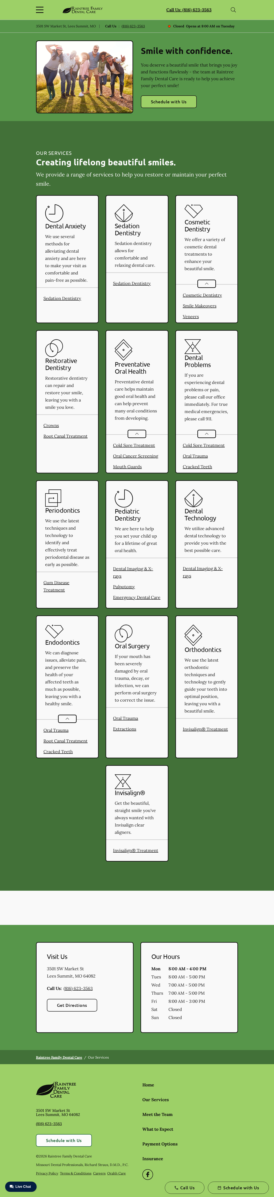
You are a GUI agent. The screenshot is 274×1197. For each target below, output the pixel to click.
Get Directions (72, 1005)
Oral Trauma (195, 456)
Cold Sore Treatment (134, 445)
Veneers (191, 316)
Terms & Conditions (75, 1173)
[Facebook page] (147, 1174)
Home (148, 1084)
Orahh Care (116, 1173)
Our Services (155, 1099)
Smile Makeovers (199, 305)
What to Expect (157, 1129)
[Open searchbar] (233, 10)
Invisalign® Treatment (205, 729)
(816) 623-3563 (133, 26)
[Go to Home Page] (83, 9)
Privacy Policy (47, 1173)
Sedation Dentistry (62, 298)
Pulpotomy (124, 586)
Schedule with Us (169, 101)
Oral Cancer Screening (135, 456)
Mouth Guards (127, 466)
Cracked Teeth (197, 466)
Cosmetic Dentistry (202, 295)
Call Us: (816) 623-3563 (188, 9)
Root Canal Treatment (65, 436)
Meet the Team (157, 1114)
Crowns (51, 425)
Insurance (152, 1158)
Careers (99, 1173)
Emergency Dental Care (136, 597)
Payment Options (160, 1144)
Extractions (124, 729)
